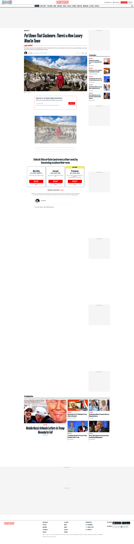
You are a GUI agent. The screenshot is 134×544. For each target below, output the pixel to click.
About (44, 534)
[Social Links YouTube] (121, 527)
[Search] (132, 6)
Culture (66, 529)
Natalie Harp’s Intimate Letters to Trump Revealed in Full (45, 430)
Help (61, 534)
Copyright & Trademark (98, 534)
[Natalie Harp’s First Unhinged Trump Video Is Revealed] (107, 73)
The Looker (49, 6)
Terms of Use (51, 105)
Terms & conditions (87, 534)
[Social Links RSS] (124, 527)
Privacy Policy (56, 105)
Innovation (85, 6)
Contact (48, 534)
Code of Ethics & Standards (72, 534)
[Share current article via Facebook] (77, 53)
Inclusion (81, 534)
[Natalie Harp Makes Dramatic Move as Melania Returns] (107, 90)
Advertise (57, 534)
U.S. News (91, 6)
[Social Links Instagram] (119, 527)
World (65, 527)
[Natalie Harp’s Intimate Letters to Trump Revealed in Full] (107, 64)
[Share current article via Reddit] (86, 53)
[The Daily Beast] (62, 2)
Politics (69, 6)
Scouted (97, 6)
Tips (51, 534)
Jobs (53, 534)
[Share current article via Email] (83, 53)
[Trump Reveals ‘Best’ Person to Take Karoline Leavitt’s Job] (107, 82)
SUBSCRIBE (124, 2)
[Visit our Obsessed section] (11, 2)
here (53, 207)
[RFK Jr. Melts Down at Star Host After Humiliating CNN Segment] (107, 98)
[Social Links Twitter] (116, 527)
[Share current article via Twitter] (80, 53)
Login (62, 190)
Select (36, 181)
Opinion (74, 6)
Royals (64, 6)
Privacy (64, 534)
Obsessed (59, 6)
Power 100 (79, 6)
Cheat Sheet (43, 6)
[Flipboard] (127, 527)
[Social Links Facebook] (113, 527)
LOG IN (130, 2)
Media (54, 6)
